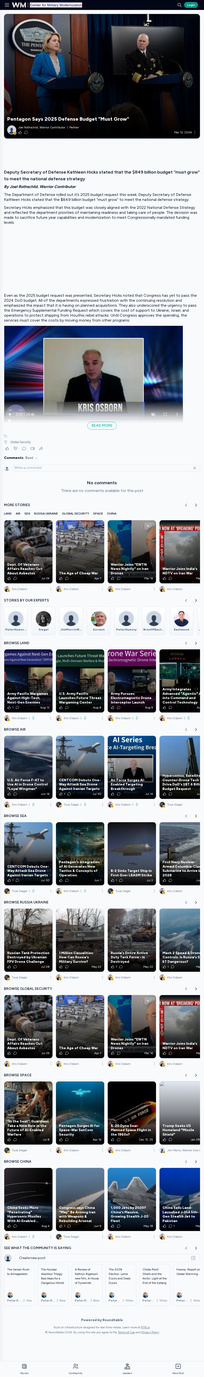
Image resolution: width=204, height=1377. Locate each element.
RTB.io (145, 1327)
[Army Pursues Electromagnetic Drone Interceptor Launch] (132, 680)
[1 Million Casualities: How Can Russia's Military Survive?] (80, 940)
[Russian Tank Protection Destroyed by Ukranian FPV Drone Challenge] (28, 940)
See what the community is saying (37, 1248)
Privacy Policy (150, 1332)
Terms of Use (126, 1332)
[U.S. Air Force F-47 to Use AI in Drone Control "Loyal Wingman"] (28, 767)
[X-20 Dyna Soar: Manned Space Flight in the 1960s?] (132, 1113)
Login (191, 5)
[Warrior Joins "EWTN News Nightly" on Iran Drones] (132, 551)
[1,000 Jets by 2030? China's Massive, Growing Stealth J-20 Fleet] (132, 1199)
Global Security (20, 442)
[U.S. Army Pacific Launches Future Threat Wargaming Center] (80, 680)
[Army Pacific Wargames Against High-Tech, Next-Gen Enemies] (28, 680)
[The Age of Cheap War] (80, 551)
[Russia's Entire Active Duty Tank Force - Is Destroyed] (132, 940)
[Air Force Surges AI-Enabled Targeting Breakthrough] (132, 767)
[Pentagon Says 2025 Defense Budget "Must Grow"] (102, 76)
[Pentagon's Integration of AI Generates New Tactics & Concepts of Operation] (80, 853)
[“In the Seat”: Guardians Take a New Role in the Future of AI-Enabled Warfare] (28, 1113)
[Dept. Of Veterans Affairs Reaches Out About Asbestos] (28, 551)
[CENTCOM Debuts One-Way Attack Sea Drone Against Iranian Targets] (80, 767)
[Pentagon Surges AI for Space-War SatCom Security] (80, 1113)
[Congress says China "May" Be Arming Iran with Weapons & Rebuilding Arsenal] (80, 1199)
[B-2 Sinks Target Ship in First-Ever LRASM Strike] (132, 853)
